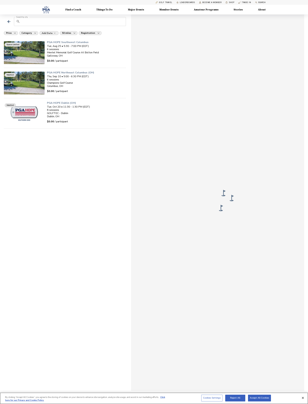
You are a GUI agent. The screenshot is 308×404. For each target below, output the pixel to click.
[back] (9, 21)
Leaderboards (187, 2)
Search (262, 2)
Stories (238, 9)
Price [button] (9, 33)
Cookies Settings (212, 397)
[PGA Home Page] (46, 9)
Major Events (136, 9)
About (262, 9)
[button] (221, 208)
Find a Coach (73, 9)
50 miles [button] (66, 33)
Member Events (169, 9)
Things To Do (104, 9)
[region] (154, 398)
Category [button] (26, 33)
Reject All (235, 397)
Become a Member (212, 2)
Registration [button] (88, 33)
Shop (230, 2)
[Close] (302, 397)
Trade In (244, 2)
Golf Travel (165, 2)
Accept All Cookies (259, 397)
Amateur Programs (206, 9)
